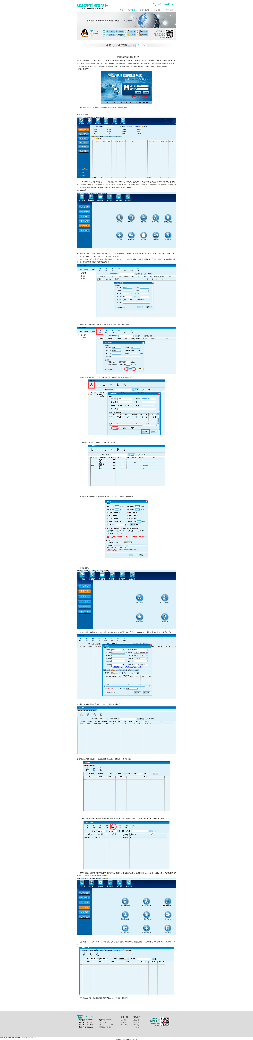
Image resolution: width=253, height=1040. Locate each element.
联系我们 (157, 10)
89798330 (108, 1027)
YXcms (123, 1039)
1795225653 (109, 1024)
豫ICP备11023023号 (30, 1037)
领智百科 (169, 10)
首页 (121, 10)
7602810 (108, 1020)
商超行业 (123, 1020)
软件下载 (131, 10)
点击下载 (141, 45)
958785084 (102, 1022)
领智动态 (136, 1025)
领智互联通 (124, 1025)
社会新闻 (136, 1027)
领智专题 (136, 1022)
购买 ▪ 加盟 (144, 10)
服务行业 (123, 1022)
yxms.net (133, 1039)
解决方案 (136, 1020)
